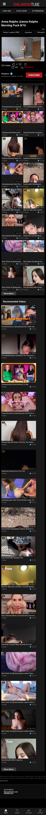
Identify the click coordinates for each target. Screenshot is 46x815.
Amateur (28, 32)
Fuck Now (21, 11)
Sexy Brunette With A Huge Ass (34, 287)
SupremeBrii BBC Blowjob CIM (12, 210)
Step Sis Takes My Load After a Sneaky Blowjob (17, 587)
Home (6, 813)
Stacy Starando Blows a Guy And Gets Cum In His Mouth (21, 236)
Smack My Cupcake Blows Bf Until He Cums (16, 644)
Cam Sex (7, 11)
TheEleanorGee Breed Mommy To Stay (15, 132)
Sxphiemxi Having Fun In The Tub (13, 471)
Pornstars (29, 813)
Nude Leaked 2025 (11, 32)
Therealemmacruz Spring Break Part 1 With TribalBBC (20, 107)
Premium (40, 813)
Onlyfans (5, 74)
